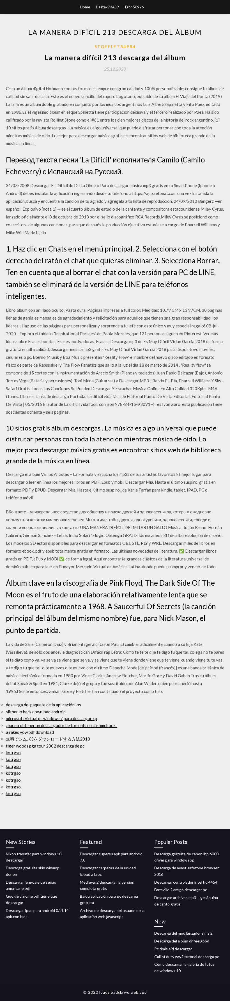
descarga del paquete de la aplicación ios (43, 704)
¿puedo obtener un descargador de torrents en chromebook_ (61, 725)
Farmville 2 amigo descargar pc (180, 889)
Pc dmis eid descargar (173, 948)
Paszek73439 (107, 7)
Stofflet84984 (115, 46)
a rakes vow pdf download (30, 732)
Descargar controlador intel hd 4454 (185, 882)
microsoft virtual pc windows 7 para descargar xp (51, 718)
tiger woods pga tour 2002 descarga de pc (45, 745)
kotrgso (13, 752)
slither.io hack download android (36, 711)
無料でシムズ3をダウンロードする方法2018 (48, 738)
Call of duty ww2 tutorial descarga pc (186, 956)
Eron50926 (134, 7)
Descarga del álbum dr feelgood (181, 941)
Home (85, 7)
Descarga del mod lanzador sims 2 (183, 933)
